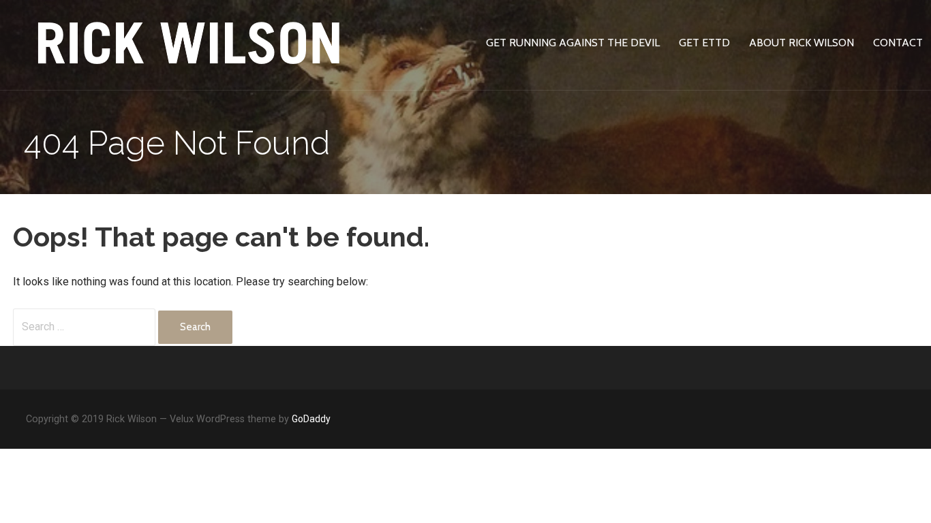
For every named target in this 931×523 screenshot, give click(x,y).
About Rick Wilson (801, 42)
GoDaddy (311, 418)
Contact (898, 42)
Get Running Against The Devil (573, 42)
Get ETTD (704, 42)
